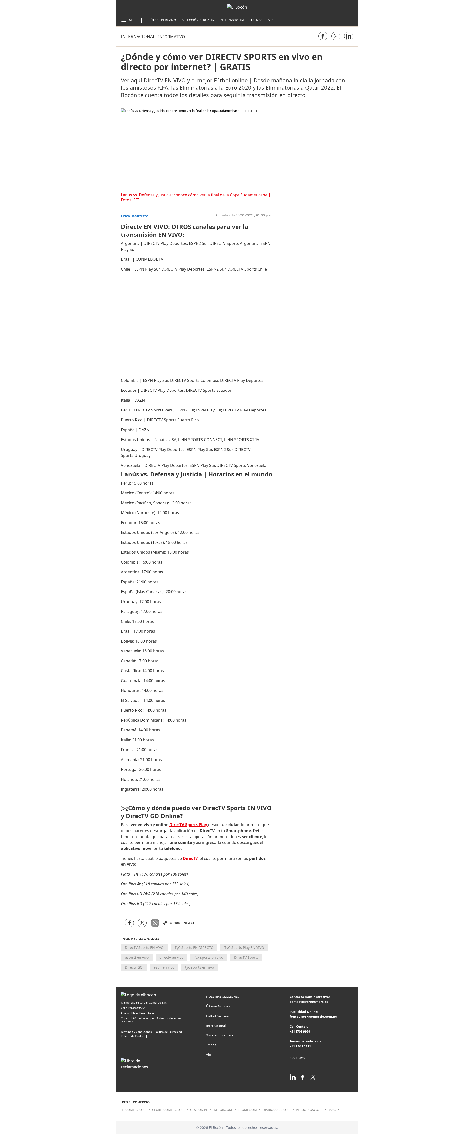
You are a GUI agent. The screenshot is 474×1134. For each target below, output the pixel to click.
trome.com (247, 1109)
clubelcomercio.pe (168, 1109)
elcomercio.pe (134, 1109)
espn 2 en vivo (137, 957)
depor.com (223, 1109)
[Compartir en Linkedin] (348, 36)
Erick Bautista (135, 216)
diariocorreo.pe (276, 1109)
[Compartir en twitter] (335, 36)
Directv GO (134, 967)
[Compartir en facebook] (322, 36)
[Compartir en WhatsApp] (155, 923)
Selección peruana (219, 1035)
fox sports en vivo (208, 957)
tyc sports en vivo (199, 967)
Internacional (232, 20)
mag (332, 1109)
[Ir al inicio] (237, 7)
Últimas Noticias (218, 1006)
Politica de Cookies (133, 1036)
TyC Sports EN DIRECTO (194, 947)
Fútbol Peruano (162, 20)
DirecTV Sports (246, 957)
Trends (256, 20)
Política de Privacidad (168, 1032)
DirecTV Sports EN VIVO (144, 947)
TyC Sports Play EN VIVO (244, 947)
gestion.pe (199, 1109)
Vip (270, 20)
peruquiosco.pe (309, 1109)
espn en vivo (164, 967)
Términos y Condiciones (136, 1032)
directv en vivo (171, 957)
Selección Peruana (198, 20)
